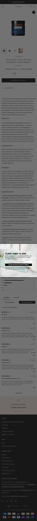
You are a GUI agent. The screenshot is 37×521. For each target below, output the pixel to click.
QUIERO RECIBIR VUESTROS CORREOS (18, 264)
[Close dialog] (35, 245)
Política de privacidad (20, 269)
